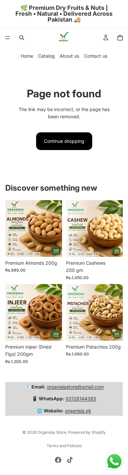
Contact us (95, 56)
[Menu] (7, 37)
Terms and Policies (64, 445)
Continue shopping (64, 141)
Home (27, 56)
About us (69, 56)
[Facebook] (58, 460)
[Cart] (120, 37)
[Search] (21, 37)
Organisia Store (51, 432)
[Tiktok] (70, 460)
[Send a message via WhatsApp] (114, 461)
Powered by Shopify (87, 432)
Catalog (46, 56)
